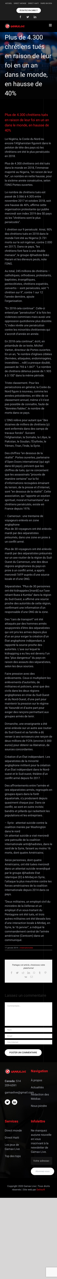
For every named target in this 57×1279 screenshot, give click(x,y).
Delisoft (41, 1189)
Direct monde (13, 1130)
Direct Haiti (12, 1138)
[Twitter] (7, 1102)
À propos (36, 1080)
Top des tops (13, 1156)
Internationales (26, 947)
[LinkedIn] (14, 1102)
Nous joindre (39, 1106)
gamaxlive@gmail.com (19, 1092)
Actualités (37, 1087)
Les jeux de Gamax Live (12, 1147)
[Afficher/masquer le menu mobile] (50, 25)
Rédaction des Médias (40, 1096)
